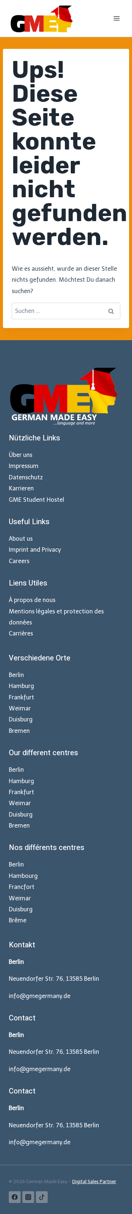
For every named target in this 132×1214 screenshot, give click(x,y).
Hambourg (23, 875)
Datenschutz (26, 477)
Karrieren (21, 488)
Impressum (23, 465)
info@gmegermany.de (39, 996)
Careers (19, 561)
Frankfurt (21, 697)
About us (21, 538)
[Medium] (42, 1197)
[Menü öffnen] (116, 18)
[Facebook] (15, 1197)
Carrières (21, 633)
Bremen (19, 730)
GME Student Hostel (36, 499)
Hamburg (21, 685)
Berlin (16, 674)
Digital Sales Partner (94, 1181)
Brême (17, 920)
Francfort (21, 886)
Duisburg (21, 719)
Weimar (20, 708)
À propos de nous (32, 600)
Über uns (20, 454)
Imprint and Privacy (35, 549)
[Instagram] (28, 1197)
